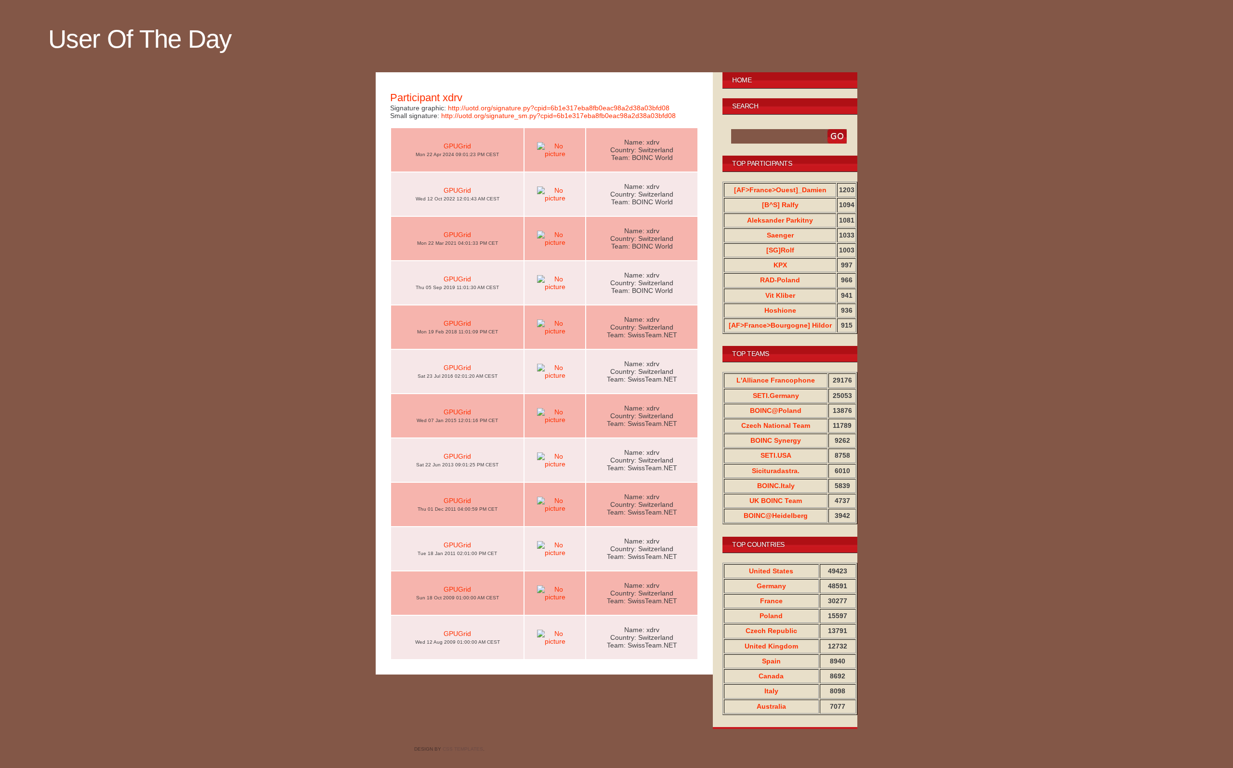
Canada (771, 676)
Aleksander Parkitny (780, 220)
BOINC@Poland (775, 410)
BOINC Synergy (775, 440)
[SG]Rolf (780, 250)
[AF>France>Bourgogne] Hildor (780, 325)
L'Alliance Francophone (775, 380)
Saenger (780, 235)
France (771, 601)
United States (771, 571)
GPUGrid (457, 146)
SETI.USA (776, 455)
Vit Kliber (780, 295)
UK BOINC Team (775, 500)
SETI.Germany (776, 395)
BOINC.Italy (776, 486)
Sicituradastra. (776, 471)
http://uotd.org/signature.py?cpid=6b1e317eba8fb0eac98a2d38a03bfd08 (558, 108)
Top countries (758, 544)
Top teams (750, 354)
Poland (771, 616)
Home (741, 80)
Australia (771, 706)
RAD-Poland (780, 280)
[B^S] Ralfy (780, 205)
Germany (771, 586)
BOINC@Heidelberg (776, 515)
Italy (771, 691)
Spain (771, 661)
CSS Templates (463, 749)
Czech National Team (775, 425)
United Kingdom (771, 646)
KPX (780, 265)
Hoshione (780, 310)
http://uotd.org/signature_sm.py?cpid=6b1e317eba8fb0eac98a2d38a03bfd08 (558, 115)
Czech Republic (771, 631)
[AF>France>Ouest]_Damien (780, 190)
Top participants (762, 163)
